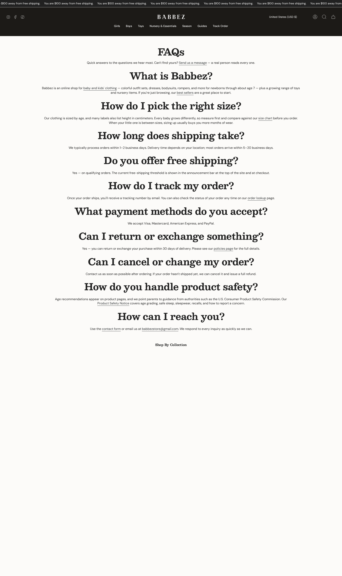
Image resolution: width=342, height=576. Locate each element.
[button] (117, 26)
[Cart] (333, 16)
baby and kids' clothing (100, 88)
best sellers (185, 93)
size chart (265, 118)
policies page (223, 248)
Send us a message (193, 63)
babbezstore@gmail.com (160, 329)
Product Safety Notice (113, 303)
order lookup (257, 198)
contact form (111, 329)
